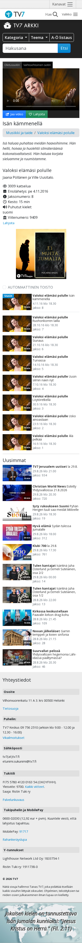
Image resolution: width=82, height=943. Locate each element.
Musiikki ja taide (19, 132)
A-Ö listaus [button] (61, 37)
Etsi (64, 48)
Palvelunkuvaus (13, 800)
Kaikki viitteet (34, 787)
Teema (37, 37)
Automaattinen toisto (30, 287)
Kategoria (14, 37)
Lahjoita (38, 114)
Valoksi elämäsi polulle (56, 132)
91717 (23, 831)
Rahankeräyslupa (15, 839)
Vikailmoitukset (13, 738)
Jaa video (16, 114)
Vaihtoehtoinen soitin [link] (37, 65)
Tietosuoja (10, 708)
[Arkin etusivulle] (21, 25)
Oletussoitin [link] (12, 65)
